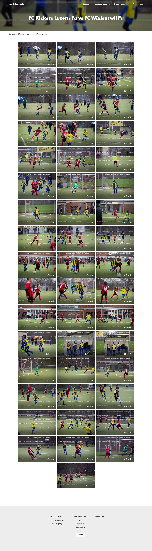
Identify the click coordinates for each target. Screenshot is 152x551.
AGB (80, 520)
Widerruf (80, 534)
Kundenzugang (120, 4)
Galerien (86, 4)
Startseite (12, 34)
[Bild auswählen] (20, 64)
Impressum (80, 524)
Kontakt (80, 530)
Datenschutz (80, 527)
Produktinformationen (102, 4)
